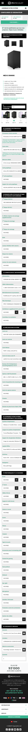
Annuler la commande (14, 716)
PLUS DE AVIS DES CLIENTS (14, 668)
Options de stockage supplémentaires (10, 216)
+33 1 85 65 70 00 (13, 691)
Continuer (14, 22)
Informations (5, 705)
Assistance (4, 709)
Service (3, 713)
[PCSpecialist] (15, 3)
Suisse (15, 721)
